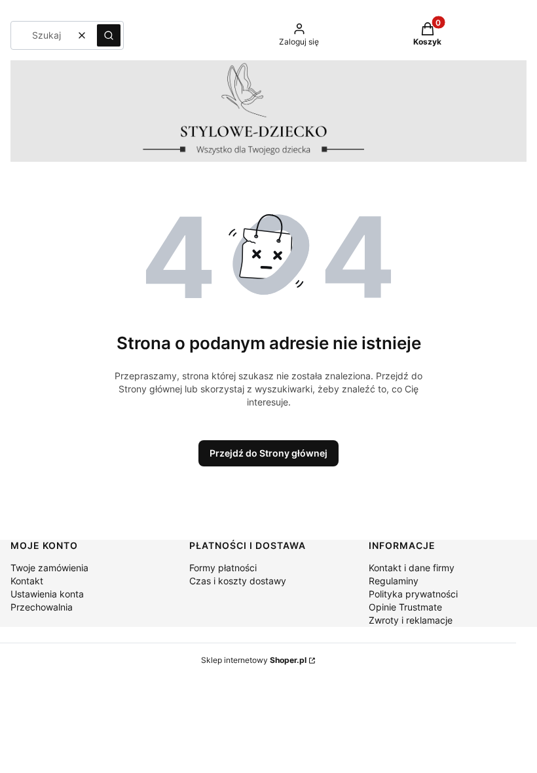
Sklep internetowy (253, 660)
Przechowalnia (41, 607)
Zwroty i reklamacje (411, 620)
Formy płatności (223, 567)
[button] (108, 35)
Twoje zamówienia (49, 567)
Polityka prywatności (413, 593)
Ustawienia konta (47, 593)
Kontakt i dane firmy (411, 567)
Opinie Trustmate (405, 607)
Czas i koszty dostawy (237, 580)
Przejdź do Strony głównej (268, 453)
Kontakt (26, 580)
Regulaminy (393, 580)
